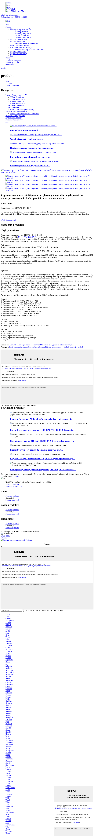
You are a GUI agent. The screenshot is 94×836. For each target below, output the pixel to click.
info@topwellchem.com (9, 15)
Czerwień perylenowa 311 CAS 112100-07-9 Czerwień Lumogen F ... (42, 441)
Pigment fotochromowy (18, 54)
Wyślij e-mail (5, 536)
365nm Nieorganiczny (23, 33)
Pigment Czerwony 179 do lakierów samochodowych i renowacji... (41, 419)
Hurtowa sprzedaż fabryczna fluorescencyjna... (32, 148)
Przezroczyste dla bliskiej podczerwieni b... (30, 165)
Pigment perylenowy (17, 41)
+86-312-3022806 (12, 484)
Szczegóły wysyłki (12, 62)
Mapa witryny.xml (12, 500)
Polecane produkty (12, 496)
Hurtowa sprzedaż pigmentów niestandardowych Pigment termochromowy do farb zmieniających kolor (46, 347)
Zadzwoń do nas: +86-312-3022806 (14, 17)
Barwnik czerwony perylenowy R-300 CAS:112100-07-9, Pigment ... (42, 430)
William (4, 538)
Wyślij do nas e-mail (8, 220)
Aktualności (10, 64)
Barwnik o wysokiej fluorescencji (27, 43)
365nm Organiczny (22, 31)
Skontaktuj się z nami (13, 60)
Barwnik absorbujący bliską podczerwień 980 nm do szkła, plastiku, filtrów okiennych (41, 345)
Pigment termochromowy (19, 39)
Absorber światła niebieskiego (21, 47)
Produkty (9, 27)
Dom (7, 25)
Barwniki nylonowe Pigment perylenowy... (30, 157)
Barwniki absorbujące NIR (20, 45)
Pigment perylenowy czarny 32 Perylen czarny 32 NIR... (36, 450)
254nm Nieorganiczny (23, 37)
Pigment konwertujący (18, 52)
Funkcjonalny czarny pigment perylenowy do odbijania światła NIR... (43, 469)
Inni (11, 56)
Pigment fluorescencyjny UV (20, 29)
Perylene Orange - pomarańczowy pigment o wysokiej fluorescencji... (42, 458)
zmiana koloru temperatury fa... (25, 130)
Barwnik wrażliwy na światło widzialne (29, 50)
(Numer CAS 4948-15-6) (27, 237)
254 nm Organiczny (22, 35)
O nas (8, 58)
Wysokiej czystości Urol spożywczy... (27, 139)
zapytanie (16, 476)
